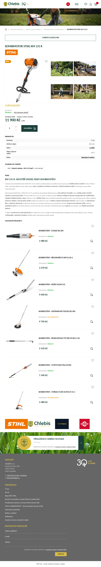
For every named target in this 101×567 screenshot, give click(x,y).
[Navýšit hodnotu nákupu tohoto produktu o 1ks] (16, 126)
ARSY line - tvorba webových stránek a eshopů (50, 564)
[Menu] (76, 4)
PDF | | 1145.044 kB (25, 168)
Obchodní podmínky (12, 510)
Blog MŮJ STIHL (10, 496)
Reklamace (9, 517)
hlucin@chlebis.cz (13, 478)
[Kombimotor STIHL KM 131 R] (27, 80)
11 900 (10, 120)
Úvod (6, 29)
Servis (7, 492)
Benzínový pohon (88, 157)
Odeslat (81, 443)
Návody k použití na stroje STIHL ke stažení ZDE (22, 499)
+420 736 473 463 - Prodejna (17, 476)
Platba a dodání (10, 513)
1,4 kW (91, 148)
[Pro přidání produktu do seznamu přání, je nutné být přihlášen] (46, 61)
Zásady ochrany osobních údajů (16, 520)
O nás (7, 489)
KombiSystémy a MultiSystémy (54, 29)
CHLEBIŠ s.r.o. (16, 4)
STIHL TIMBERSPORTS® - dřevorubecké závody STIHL (24, 506)
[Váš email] (55, 443)
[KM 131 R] (62, 69)
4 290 (23, 117)
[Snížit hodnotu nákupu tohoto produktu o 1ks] (16, 130)
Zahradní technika (16, 29)
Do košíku (28, 128)
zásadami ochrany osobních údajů (65, 447)
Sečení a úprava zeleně (33, 29)
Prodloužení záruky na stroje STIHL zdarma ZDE (22, 503)
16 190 (7, 117)
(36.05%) (30, 117)
